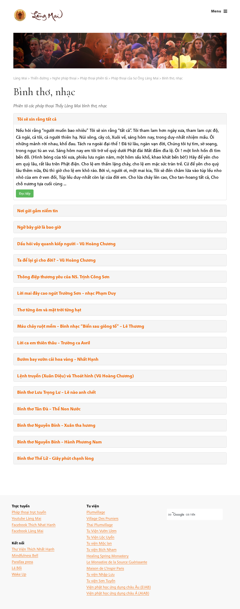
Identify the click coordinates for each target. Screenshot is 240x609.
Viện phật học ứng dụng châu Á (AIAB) (117, 592)
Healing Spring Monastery (107, 555)
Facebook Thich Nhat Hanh (34, 524)
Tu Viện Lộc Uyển (100, 537)
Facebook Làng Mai (27, 530)
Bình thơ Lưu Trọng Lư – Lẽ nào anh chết (56, 392)
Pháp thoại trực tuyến (29, 511)
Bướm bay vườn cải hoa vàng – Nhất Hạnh (57, 359)
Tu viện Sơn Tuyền (100, 580)
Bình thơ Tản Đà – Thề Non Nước (49, 409)
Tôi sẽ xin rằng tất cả (36, 119)
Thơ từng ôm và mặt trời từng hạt (49, 309)
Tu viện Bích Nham (101, 549)
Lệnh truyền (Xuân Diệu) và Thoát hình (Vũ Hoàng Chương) (75, 376)
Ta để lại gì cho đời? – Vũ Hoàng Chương (56, 260)
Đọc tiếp (24, 193)
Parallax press (22, 561)
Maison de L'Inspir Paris (105, 568)
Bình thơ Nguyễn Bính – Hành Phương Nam (59, 442)
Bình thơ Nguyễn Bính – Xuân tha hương (56, 425)
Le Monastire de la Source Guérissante (116, 561)
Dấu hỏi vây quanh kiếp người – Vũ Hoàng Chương (66, 243)
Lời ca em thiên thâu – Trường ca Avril (53, 342)
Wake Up (19, 574)
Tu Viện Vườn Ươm (101, 530)
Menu (216, 10)
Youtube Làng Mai (26, 518)
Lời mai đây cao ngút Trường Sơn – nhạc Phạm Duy (66, 293)
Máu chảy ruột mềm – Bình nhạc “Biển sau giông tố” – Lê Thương (80, 326)
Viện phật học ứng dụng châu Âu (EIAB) (118, 586)
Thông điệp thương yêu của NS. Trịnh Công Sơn (63, 276)
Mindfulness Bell (25, 555)
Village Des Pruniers (102, 518)
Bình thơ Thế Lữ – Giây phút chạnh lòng (55, 458)
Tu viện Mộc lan (99, 543)
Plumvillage (95, 511)
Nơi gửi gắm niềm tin (37, 210)
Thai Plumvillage (99, 524)
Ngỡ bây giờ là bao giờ (39, 227)
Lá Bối (17, 567)
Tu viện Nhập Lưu (100, 574)
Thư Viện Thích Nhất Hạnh (33, 548)
